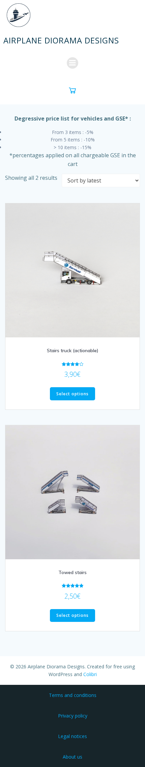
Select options (72, 394)
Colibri (90, 674)
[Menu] (72, 63)
